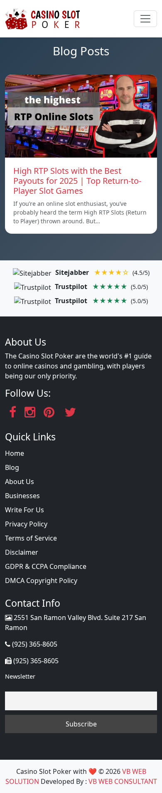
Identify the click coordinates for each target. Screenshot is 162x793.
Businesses (22, 495)
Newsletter (20, 676)
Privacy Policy (26, 524)
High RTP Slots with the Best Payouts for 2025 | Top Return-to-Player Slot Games (77, 180)
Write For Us (24, 509)
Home (14, 453)
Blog (12, 467)
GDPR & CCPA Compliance (45, 566)
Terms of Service (31, 538)
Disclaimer (21, 552)
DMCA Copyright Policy (41, 580)
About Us (19, 481)
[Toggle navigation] (145, 18)
